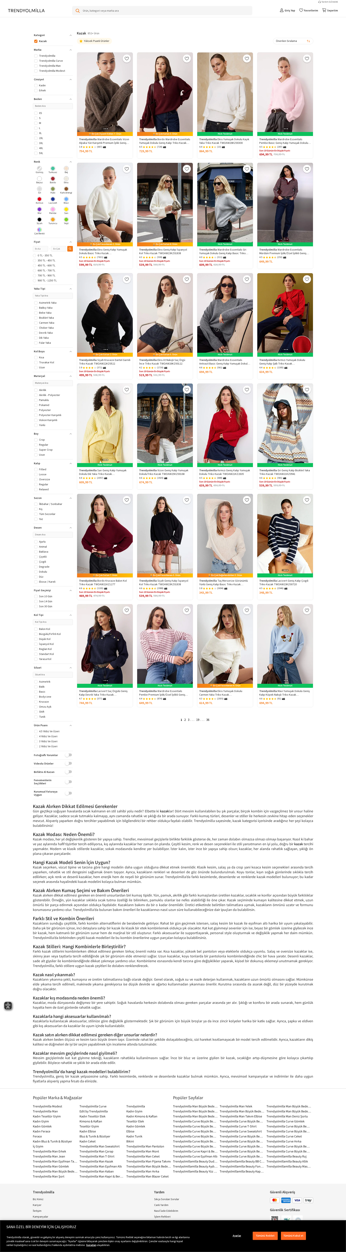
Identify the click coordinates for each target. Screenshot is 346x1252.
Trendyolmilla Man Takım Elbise (241, 1116)
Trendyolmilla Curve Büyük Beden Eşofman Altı (242, 1151)
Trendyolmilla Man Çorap (96, 1151)
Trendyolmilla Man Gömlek (51, 1166)
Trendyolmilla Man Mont (142, 1151)
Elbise (130, 1131)
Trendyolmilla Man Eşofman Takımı (55, 1161)
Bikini (130, 1141)
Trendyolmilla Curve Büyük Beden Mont (195, 1146)
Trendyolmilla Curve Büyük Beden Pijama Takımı (242, 1121)
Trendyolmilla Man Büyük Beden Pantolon (195, 1111)
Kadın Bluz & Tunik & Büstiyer (52, 1141)
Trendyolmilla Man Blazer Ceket (147, 1176)
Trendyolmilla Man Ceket (143, 1156)
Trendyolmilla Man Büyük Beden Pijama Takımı (289, 1106)
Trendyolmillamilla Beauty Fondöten (242, 1166)
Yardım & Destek (330, 2)
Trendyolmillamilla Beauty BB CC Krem (242, 1161)
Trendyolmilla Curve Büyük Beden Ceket (289, 1126)
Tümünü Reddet (265, 1235)
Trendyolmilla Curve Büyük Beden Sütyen (289, 1131)
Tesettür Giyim (89, 1126)
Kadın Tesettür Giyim (47, 1116)
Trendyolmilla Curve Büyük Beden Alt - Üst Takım (195, 1131)
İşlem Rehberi (162, 1217)
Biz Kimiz (38, 1199)
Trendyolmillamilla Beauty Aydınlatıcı (195, 1166)
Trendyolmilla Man (45, 1111)
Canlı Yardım (161, 1205)
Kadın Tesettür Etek (92, 1116)
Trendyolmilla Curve (93, 1106)
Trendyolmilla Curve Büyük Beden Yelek (289, 1151)
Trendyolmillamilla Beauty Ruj (287, 1156)
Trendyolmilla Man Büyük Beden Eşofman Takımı (195, 1116)
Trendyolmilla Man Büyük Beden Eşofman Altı (242, 1111)
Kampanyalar (40, 1217)
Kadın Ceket (87, 1141)
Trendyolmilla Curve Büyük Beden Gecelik (242, 1146)
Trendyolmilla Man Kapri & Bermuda (101, 1176)
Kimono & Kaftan (90, 1121)
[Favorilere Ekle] (127, 58)
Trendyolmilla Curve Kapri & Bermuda (195, 1151)
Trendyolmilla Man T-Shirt (96, 1156)
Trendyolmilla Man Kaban (96, 1171)
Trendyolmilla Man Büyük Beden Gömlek (195, 1106)
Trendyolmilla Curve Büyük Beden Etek (195, 1126)
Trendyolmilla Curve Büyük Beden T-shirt (195, 1121)
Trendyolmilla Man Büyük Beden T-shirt (55, 1171)
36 (207, 720)
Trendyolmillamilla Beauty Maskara (289, 1166)
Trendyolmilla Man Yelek (236, 1106)
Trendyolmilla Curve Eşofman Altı (195, 1156)
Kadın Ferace (41, 1131)
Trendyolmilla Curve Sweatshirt (241, 1131)
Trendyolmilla (135, 1106)
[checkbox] (39, 170)
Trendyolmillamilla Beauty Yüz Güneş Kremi (195, 1171)
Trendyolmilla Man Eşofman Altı (100, 1166)
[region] (173, 1236)
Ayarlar (237, 1235)
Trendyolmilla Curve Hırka (284, 1141)
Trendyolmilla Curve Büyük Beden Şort (289, 1146)
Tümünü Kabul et (293, 1235)
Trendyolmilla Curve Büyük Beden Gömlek (195, 1136)
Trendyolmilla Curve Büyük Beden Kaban (242, 1141)
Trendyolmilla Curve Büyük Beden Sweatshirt (195, 1141)
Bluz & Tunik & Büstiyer (94, 1136)
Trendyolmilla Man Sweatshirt (99, 1146)
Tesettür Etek (135, 1121)
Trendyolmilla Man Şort (48, 1176)
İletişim (37, 1211)
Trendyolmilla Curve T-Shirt (238, 1126)
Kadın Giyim (134, 1111)
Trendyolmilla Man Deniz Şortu (287, 1116)
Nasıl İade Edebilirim (166, 1211)
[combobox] (293, 41)
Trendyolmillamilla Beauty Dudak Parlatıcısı (195, 1161)
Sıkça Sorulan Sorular (166, 1199)
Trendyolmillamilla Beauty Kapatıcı (242, 1171)
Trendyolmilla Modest (47, 1106)
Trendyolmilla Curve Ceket (284, 1136)
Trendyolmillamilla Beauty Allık (287, 1161)
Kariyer (37, 1205)
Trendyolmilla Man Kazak (96, 1161)
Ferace (37, 1136)
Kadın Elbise (87, 1131)
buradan (91, 1245)
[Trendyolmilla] (26, 10)
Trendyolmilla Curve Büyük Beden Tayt (242, 1156)
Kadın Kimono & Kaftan (141, 1116)
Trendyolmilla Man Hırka (142, 1171)
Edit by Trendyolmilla (93, 1111)
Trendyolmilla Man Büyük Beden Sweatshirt (148, 1166)
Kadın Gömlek (42, 1126)
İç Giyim (38, 1146)
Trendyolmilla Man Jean (49, 1156)
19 (197, 720)
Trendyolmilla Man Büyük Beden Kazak (289, 1111)
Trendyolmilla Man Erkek (49, 1151)
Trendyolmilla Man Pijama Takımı (148, 1161)
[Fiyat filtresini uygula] (70, 249)
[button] (53, 35)
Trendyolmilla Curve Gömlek (286, 1121)
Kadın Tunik (134, 1136)
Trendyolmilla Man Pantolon (145, 1146)
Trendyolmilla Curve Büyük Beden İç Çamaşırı (242, 1136)
